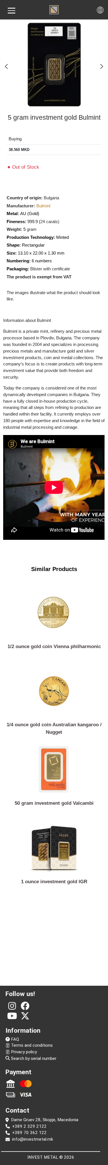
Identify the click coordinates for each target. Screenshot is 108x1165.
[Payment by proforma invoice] (10, 1084)
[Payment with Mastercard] (25, 1083)
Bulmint (43, 205)
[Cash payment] (10, 1094)
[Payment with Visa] (25, 1094)
